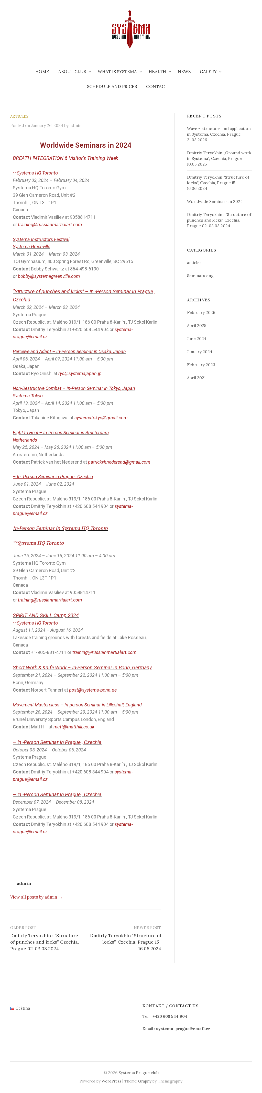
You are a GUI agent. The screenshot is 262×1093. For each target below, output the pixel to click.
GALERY (208, 71)
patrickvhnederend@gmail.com (119, 462)
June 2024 (196, 338)
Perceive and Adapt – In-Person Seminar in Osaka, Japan (69, 351)
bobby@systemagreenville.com (49, 276)
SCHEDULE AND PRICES (112, 86)
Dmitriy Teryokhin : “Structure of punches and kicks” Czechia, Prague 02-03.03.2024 (44, 942)
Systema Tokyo (28, 395)
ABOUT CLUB (72, 71)
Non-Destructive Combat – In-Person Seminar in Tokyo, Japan (74, 388)
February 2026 (201, 312)
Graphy (144, 1081)
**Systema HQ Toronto (35, 173)
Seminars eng (200, 275)
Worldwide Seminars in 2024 (215, 201)
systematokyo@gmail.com (100, 417)
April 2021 (196, 377)
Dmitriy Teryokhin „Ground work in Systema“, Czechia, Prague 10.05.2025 (219, 158)
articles (19, 116)
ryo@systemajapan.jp (80, 373)
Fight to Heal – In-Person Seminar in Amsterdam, (61, 432)
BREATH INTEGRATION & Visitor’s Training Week (65, 158)
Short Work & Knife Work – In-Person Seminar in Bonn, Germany (82, 667)
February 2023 (201, 364)
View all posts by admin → (36, 897)
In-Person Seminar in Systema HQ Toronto (60, 528)
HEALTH (157, 71)
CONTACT (157, 86)
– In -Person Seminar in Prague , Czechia (57, 742)
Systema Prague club (138, 1072)
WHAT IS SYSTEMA (117, 71)
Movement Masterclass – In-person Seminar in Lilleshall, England (77, 704)
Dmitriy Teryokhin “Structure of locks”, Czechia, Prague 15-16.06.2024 (125, 942)
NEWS (184, 71)
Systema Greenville (31, 246)
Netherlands (25, 440)
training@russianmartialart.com (50, 224)
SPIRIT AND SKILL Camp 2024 (46, 615)
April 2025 (196, 325)
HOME (42, 71)
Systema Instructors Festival (41, 239)
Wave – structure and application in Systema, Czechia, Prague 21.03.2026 (219, 134)
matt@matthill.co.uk (73, 726)
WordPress (111, 1081)
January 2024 (199, 351)
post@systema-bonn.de (93, 690)
